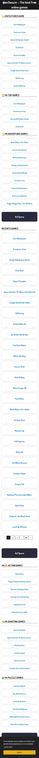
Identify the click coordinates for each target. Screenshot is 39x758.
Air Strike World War (19, 334)
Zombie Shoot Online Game (19, 668)
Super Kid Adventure (19, 188)
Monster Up (19, 431)
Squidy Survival (19, 605)
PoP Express (19, 441)
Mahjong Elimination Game (20, 717)
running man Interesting (19, 597)
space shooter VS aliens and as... (19, 63)
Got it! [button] (19, 752)
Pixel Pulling (19, 377)
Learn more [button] (8, 747)
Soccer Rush (19, 367)
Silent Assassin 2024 (19, 612)
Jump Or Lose (19, 181)
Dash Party (19, 505)
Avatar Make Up (19, 86)
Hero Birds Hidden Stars (19, 724)
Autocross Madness (19, 196)
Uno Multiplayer (19, 25)
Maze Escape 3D (19, 388)
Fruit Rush (19, 47)
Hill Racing (20, 78)
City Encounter (19, 661)
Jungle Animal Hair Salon (19, 70)
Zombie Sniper (19, 473)
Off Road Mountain (19, 158)
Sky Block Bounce (19, 463)
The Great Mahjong (19, 709)
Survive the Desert (19, 150)
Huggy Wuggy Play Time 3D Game (19, 204)
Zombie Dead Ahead (19, 173)
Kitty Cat (19, 452)
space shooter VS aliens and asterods (19, 292)
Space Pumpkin (19, 55)
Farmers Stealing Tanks (19, 589)
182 (26, 538)
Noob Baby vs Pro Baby (19, 142)
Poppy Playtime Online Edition (19, 582)
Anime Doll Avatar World (19, 40)
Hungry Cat (19, 484)
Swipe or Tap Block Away (19, 516)
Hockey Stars (19, 420)
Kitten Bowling (19, 356)
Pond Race (19, 399)
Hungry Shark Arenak (20, 165)
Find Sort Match (19, 345)
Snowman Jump (19, 32)
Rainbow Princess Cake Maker (19, 495)
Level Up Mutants (19, 527)
